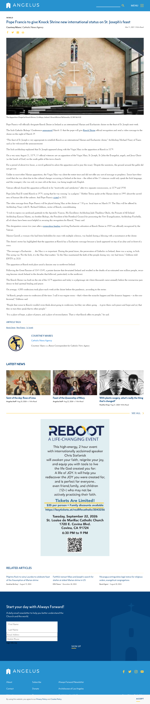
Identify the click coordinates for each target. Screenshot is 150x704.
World (9, 18)
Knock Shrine (89, 130)
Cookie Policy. (56, 699)
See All (136, 413)
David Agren (103, 584)
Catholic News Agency (33, 27)
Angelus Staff (11, 401)
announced (47, 130)
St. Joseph (29, 328)
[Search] (123, 5)
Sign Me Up (11, 643)
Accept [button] (140, 699)
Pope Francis (21, 328)
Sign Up (76, 646)
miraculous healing (51, 226)
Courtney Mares (13, 27)
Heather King (104, 405)
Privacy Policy (41, 699)
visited (56, 197)
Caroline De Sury (12, 584)
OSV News (57, 584)
